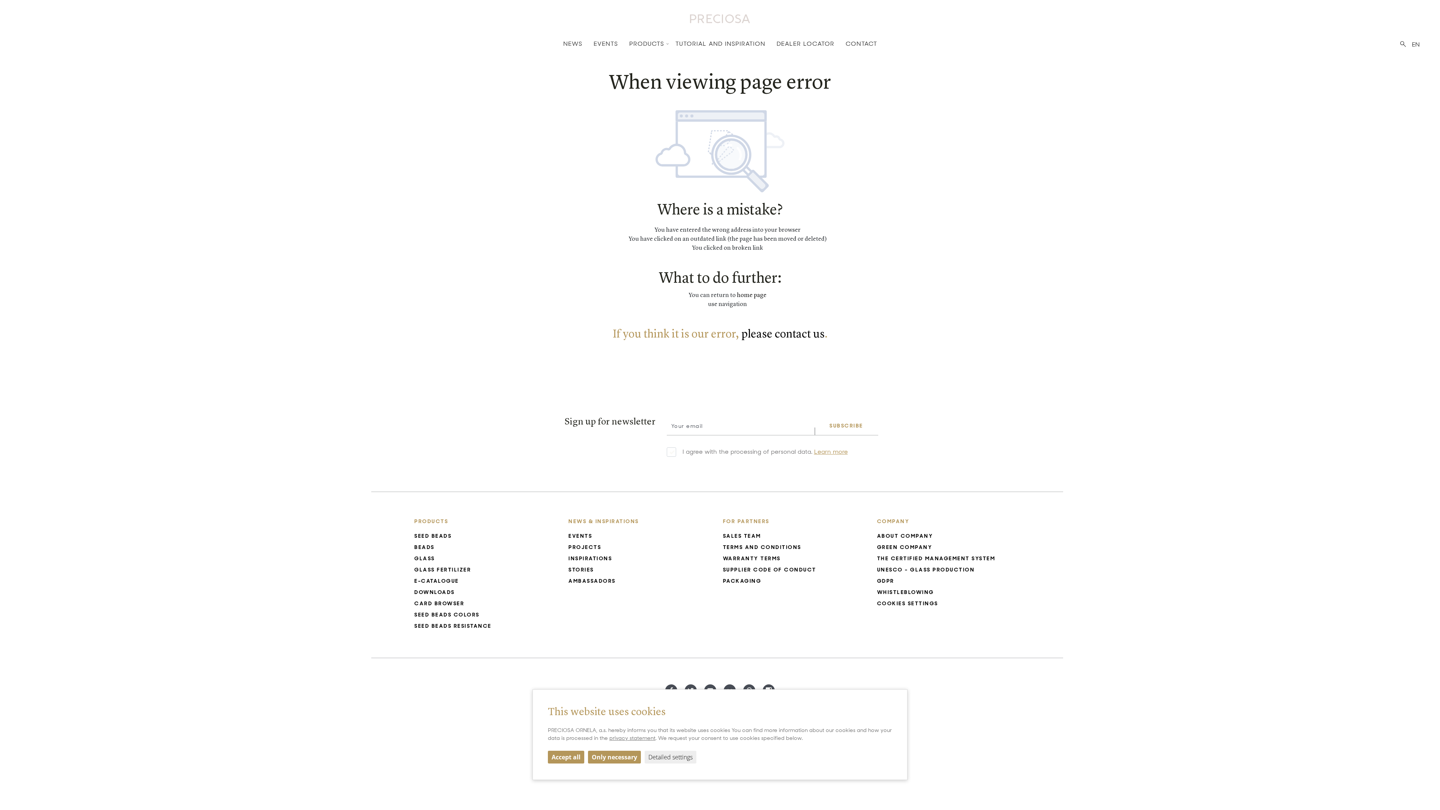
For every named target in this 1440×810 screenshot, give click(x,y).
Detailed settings (670, 757)
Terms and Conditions (762, 547)
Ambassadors (592, 581)
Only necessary (614, 757)
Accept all (566, 757)
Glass (424, 558)
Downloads (434, 592)
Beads (424, 547)
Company (893, 521)
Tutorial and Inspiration (720, 44)
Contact (861, 44)
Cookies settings (907, 603)
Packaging (742, 581)
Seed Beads (433, 535)
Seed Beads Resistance (453, 625)
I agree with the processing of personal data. (765, 452)
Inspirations (590, 558)
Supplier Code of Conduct (769, 569)
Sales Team (742, 535)
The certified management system (936, 558)
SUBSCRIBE (846, 425)
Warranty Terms (752, 558)
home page (751, 295)
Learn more (831, 452)
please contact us (783, 334)
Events (606, 44)
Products (646, 44)
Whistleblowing (905, 592)
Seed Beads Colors (447, 614)
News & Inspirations (603, 521)
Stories (581, 569)
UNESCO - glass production (926, 569)
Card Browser (439, 603)
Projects (584, 547)
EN (1416, 44)
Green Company (905, 547)
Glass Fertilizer (442, 569)
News (572, 44)
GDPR (885, 581)
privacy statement (632, 738)
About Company (905, 535)
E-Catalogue (436, 581)
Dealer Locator (805, 44)
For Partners (746, 521)
